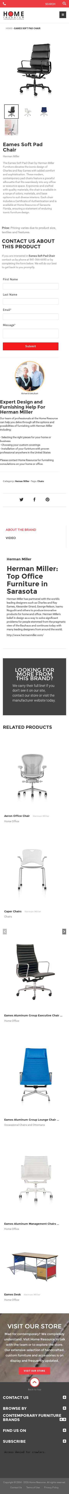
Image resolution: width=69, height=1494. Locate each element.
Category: (8, 481)
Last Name (10, 295)
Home (9, 28)
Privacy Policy (51, 1487)
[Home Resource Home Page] (14, 15)
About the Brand (21, 530)
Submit (30, 346)
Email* (7, 310)
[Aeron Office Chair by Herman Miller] (32, 774)
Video (11, 538)
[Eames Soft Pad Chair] (11, 111)
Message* (9, 325)
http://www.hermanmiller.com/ (25, 635)
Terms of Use (33, 1487)
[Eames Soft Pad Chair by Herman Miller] (34, 69)
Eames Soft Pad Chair (23, 147)
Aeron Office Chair (26, 816)
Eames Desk (22, 1294)
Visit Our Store (34, 1371)
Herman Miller (22, 481)
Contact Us (16, 1397)
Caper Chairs (22, 911)
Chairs (40, 481)
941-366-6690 (38, 259)
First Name (10, 279)
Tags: (34, 481)
